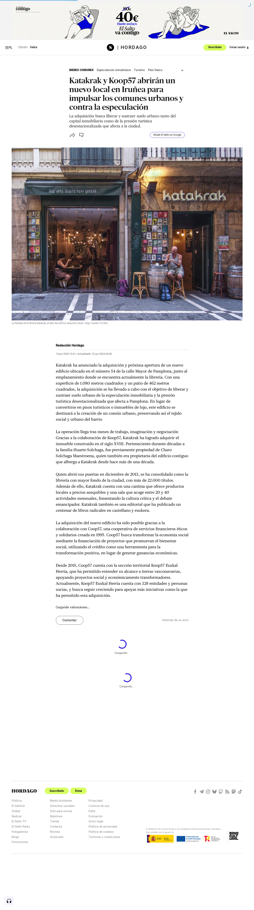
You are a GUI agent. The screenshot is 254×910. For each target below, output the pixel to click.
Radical (16, 816)
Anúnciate (56, 837)
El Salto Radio (21, 826)
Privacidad (95, 800)
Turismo (139, 70)
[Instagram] (208, 791)
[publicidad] (127, 21)
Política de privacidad (103, 826)
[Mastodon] (233, 791)
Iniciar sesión (238, 47)
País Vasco (155, 70)
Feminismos (20, 842)
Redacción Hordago (70, 345)
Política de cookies (101, 832)
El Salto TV (19, 821)
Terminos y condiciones (104, 837)
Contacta (56, 826)
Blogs (15, 837)
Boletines (56, 816)
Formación (96, 816)
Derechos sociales (62, 806)
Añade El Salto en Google (167, 135)
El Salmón (18, 806)
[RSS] (227, 791)
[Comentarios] (82, 135)
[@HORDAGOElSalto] (195, 791)
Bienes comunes (81, 70)
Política (17, 800)
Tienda (54, 821)
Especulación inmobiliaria (114, 70)
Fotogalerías (20, 832)
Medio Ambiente (61, 800)
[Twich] (220, 791)
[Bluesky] (214, 791)
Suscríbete (214, 48)
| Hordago (132, 47)
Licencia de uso (99, 806)
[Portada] (112, 47)
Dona (78, 791)
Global (16, 811)
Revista (55, 832)
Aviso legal (96, 821)
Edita (92, 811)
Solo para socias (61, 811)
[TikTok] (240, 791)
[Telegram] (201, 791)
